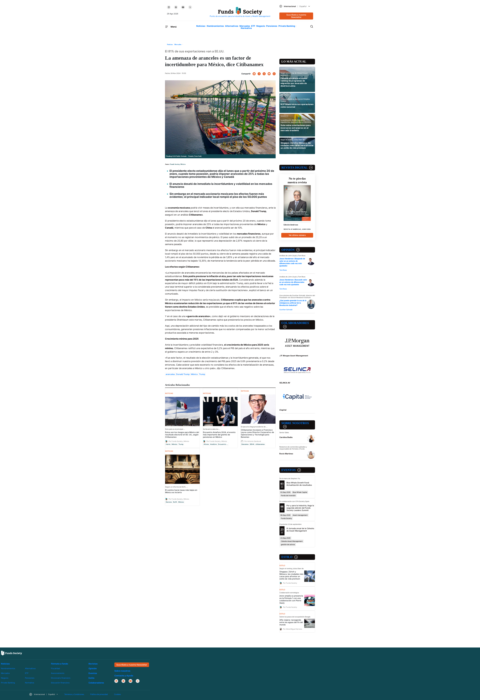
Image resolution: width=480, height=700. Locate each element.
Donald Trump (183, 374)
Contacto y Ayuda (123, 675)
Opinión (287, 249)
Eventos (288, 470)
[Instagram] (176, 7)
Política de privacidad (99, 694)
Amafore (213, 444)
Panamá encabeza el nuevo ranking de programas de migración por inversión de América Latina (293, 82)
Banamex (245, 444)
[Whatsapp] (274, 73)
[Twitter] (190, 7)
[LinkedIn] (169, 7)
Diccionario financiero (60, 678)
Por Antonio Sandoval (252, 441)
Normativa (246, 28)
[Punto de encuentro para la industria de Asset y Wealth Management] (240, 12)
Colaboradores (295, 323)
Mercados (245, 26)
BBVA (252, 444)
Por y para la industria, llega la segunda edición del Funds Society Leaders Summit (300, 507)
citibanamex (260, 444)
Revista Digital (294, 167)
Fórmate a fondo (59, 663)
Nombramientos (215, 26)
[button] (296, 6)
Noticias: (201, 26)
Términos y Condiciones (74, 694)
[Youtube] (183, 7)
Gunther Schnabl (285, 310)
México (194, 374)
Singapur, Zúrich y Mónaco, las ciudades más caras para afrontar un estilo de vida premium (297, 145)
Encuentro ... (223, 444)
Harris (168, 444)
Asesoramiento (57, 673)
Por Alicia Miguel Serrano (292, 629)
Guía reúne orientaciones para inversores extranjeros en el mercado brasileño (295, 128)
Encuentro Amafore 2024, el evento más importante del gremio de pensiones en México (219, 434)
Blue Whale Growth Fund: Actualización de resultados (299, 483)
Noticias (5, 663)
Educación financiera (60, 682)
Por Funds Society (290, 583)
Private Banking (286, 26)
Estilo (286, 557)
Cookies (117, 694)
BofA (175, 502)
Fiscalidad (55, 668)
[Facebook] (259, 73)
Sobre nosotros (295, 423)
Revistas (93, 663)
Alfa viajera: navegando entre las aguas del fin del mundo (291, 622)
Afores (206, 444)
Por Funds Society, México (179, 441)
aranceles (170, 374)
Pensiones (271, 26)
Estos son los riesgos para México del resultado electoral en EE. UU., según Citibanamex (182, 434)
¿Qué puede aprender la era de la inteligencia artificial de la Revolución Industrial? (292, 302)
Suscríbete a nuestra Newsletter (296, 16)
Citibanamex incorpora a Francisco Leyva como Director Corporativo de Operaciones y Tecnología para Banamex (257, 433)
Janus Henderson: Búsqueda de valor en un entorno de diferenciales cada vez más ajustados (292, 262)
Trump (202, 374)
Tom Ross (283, 270)
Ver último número (297, 235)
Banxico (169, 502)
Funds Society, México (178, 164)
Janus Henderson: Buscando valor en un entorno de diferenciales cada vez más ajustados (293, 282)
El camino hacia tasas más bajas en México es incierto (181, 491)
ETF (253, 26)
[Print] (269, 73)
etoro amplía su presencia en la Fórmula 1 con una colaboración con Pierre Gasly (291, 599)
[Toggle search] (311, 26)
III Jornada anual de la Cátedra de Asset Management (300, 529)
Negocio (260, 26)
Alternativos (231, 26)
